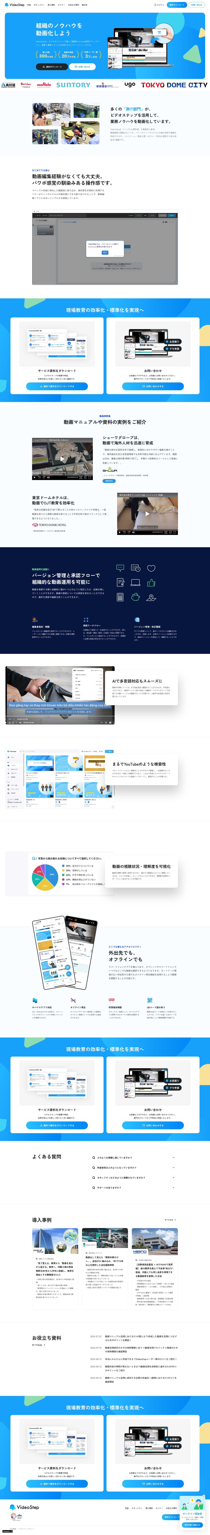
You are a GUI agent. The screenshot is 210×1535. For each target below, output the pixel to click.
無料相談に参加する (192, 1525)
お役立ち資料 (171, 1508)
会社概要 (13, 1529)
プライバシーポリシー (26, 1529)
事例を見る (109, 480)
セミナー (159, 1508)
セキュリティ (137, 1508)
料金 (127, 1508)
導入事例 (149, 1508)
